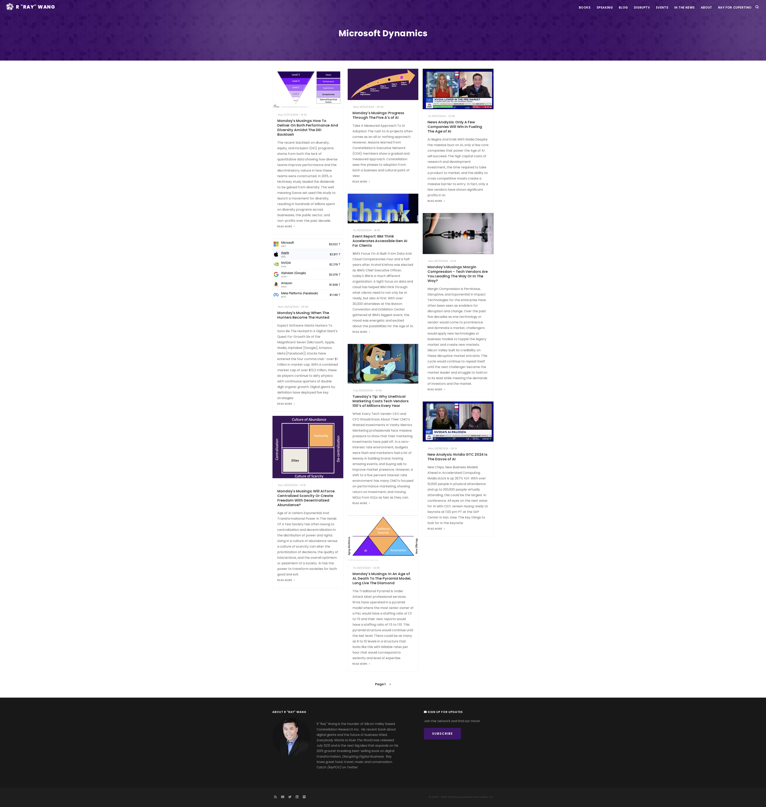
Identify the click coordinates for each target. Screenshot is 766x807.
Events (662, 7)
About (706, 7)
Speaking (605, 7)
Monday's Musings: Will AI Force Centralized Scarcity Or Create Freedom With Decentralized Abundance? (306, 498)
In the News (684, 7)
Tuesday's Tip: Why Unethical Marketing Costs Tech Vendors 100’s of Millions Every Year (380, 401)
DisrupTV (642, 7)
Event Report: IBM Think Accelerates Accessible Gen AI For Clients (379, 241)
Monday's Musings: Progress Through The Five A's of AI (378, 115)
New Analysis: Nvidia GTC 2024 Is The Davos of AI (457, 456)
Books (585, 7)
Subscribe (442, 733)
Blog (623, 7)
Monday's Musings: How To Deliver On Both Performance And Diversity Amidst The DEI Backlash (307, 127)
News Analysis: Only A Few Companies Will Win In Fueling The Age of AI (454, 127)
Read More (285, 226)
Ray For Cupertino (735, 7)
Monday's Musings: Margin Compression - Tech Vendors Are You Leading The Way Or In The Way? (457, 273)
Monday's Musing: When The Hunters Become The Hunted (303, 315)
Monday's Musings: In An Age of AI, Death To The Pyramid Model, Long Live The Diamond (381, 578)
